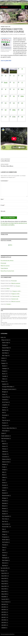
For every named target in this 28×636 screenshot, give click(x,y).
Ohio (3, 529)
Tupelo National (4, 268)
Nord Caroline (5, 524)
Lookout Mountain (5, 160)
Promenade (3, 263)
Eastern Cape (5, 342)
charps (11, 34)
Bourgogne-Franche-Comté (8, 389)
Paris (3, 417)
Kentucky (4, 485)
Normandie (4, 415)
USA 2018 (3, 620)
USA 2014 (3, 609)
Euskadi (4, 371)
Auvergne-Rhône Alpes (7, 386)
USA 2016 (3, 614)
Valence (4, 378)
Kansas (4, 482)
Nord (3, 412)
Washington (4, 557)
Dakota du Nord (5, 459)
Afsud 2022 (4, 586)
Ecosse (3, 360)
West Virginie (5, 560)
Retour (8, 288)
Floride (3, 467)
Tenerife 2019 (4, 599)
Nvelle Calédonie (5, 435)
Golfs (6, 26)
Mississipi (4, 503)
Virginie (4, 555)
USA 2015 (3, 612)
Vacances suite (15, 296)
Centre (3, 394)
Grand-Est (4, 399)
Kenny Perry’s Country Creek (7, 270)
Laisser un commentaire (19, 34)
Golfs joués (4, 7)
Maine (3, 490)
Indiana (4, 477)
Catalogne (4, 368)
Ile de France (5, 402)
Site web (3, 211)
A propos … (18, 286)
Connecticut (5, 456)
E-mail (3, 205)
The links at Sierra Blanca (7, 165)
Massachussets (5, 495)
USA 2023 (3, 625)
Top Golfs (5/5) (4, 568)
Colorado (4, 454)
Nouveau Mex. (5, 526)
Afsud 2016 (4, 578)
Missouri (4, 505)
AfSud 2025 (4, 594)
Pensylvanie (5, 537)
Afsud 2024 (4, 591)
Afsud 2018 (4, 581)
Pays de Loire (5, 420)
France (3, 381)
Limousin (4, 407)
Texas (3, 547)
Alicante (4, 365)
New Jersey (4, 518)
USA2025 (3, 627)
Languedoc (4, 404)
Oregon (4, 534)
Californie (4, 451)
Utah (3, 550)
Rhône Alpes (5, 430)
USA (9, 26)
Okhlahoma (4, 531)
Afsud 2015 (4, 575)
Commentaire (4, 180)
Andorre (3, 358)
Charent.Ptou (5, 397)
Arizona (3, 26)
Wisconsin (4, 562)
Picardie (4, 422)
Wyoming (4, 565)
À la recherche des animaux (7, 260)
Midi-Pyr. (4, 410)
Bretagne (4, 391)
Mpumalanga (5, 350)
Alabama (4, 443)
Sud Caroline (5, 542)
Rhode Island (5, 539)
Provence (4, 425)
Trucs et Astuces (5, 601)
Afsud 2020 (4, 583)
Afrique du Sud (4, 340)
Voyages (3, 570)
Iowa (3, 480)
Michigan (4, 498)
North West (4, 353)
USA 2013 (3, 607)
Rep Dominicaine (5, 438)
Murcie (3, 373)
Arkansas (4, 448)
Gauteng (4, 345)
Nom (2, 199)
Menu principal (26, 7)
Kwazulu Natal (5, 347)
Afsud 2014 (4, 573)
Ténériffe (4, 376)
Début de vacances (5, 265)
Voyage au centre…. (17, 291)
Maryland (4, 492)
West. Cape (4, 355)
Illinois (3, 474)
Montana (4, 508)
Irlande (3, 433)
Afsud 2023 (4, 588)
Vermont (4, 552)
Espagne (3, 363)
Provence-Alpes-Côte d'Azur (8, 428)
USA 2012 (3, 604)
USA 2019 (3, 622)
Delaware (4, 464)
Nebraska (4, 511)
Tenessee (4, 544)
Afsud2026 (3, 596)
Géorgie (4, 469)
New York (4, 521)
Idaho (3, 472)
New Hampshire (5, 516)
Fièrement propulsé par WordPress (7, 634)
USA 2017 (3, 617)
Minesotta (4, 500)
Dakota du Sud (5, 461)
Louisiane (4, 487)
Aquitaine (4, 384)
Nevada (4, 513)
